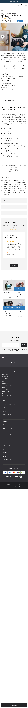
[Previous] (3, 37)
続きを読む (21, 61)
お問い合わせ (5, 374)
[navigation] (14, 357)
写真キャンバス (7, 445)
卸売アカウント (5, 391)
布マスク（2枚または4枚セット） (11, 404)
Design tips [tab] (7, 213)
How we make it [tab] (8, 207)
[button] (4, 244)
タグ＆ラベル (6, 418)
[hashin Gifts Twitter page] (15, 363)
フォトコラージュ (7, 428)
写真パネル (6, 421)
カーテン (5, 449)
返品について (5, 383)
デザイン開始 (14, 705)
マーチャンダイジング (7, 395)
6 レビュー (11, 18)
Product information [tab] (10, 100)
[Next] (25, 37)
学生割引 (4, 393)
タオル (4, 411)
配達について (5, 381)
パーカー (5, 452)
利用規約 (4, 387)
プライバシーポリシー (7, 385)
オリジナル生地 (7, 414)
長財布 (4, 463)
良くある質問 (5, 379)
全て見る (14, 265)
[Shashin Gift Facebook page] (11, 363)
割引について (5, 376)
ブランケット (6, 407)
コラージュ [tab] (6, 200)
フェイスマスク (7, 442)
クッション (6, 424)
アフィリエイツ (5, 389)
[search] (26, 10)
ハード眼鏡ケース (7, 459)
